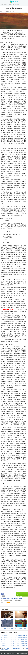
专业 (11, 4)
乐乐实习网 (11, 653)
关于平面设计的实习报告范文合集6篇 (12, 648)
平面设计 (16, 4)
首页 (7, 4)
